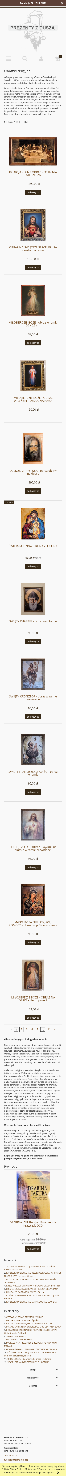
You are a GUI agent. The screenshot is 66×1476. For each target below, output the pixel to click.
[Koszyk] (58, 58)
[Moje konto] (41, 58)
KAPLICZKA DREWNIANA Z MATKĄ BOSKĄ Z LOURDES (31, 1301)
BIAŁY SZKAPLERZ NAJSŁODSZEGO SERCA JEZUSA (29, 1323)
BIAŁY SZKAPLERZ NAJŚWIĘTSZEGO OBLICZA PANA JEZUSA (33, 1326)
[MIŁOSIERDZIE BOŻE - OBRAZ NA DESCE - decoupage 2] (33, 975)
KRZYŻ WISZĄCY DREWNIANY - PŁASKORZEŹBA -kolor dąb (33, 1285)
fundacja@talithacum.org (16, 1459)
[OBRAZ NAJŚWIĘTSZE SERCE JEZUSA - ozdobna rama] (33, 225)
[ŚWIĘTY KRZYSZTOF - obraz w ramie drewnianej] (33, 674)
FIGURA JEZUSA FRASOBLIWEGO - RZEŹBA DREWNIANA (32, 1288)
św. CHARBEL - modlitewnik (19, 1339)
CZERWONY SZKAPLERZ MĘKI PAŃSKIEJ (24, 1317)
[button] (8, 58)
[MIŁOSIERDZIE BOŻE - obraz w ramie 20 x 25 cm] (33, 300)
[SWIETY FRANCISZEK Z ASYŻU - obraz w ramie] (33, 749)
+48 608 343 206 (11, 1455)
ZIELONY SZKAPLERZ (16, 1336)
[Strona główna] (33, 30)
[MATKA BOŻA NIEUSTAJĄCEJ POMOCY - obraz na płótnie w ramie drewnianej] (33, 900)
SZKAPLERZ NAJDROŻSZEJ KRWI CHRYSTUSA (28, 1362)
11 (49, 1029)
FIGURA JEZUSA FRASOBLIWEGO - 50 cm (25, 1292)
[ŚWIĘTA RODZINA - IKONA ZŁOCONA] (33, 523)
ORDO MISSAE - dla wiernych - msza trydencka (29, 1358)
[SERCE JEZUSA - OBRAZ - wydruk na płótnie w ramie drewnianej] (33, 824)
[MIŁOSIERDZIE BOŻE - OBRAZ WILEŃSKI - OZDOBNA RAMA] (33, 375)
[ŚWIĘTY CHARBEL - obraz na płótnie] (33, 599)
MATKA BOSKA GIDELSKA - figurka (22, 1320)
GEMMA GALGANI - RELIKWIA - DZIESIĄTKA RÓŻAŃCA (31, 1349)
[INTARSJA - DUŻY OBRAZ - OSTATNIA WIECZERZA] (33, 151)
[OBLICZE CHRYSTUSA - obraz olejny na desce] (33, 448)
